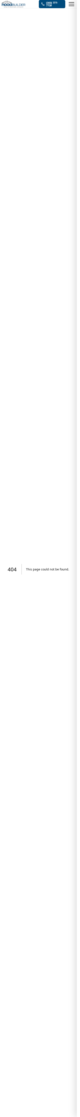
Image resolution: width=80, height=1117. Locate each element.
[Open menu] (71, 4)
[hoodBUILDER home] (14, 4)
